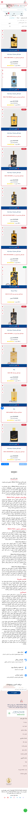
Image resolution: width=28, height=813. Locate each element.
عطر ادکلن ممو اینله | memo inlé (14, 373)
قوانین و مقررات (24, 754)
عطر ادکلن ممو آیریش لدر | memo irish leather (14, 176)
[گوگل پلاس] (5, 797)
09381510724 (20, 715)
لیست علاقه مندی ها (23, 769)
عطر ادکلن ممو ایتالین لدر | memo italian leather (14, 57)
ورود (26, 762)
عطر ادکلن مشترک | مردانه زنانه (14, 54)
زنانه (14, 370)
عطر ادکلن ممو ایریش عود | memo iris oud (14, 294)
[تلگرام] (17, 797)
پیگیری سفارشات (23, 773)
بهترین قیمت (24, 746)
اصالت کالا (25, 742)
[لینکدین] (20, 797)
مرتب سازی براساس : (23, 23)
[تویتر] (11, 797)
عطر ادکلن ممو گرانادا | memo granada (14, 412)
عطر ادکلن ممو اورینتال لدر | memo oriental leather (14, 452)
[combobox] (14, 9)
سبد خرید (25, 766)
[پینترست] (8, 797)
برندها (18, 18)
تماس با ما (25, 734)
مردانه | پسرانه (14, 291)
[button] (21, 14)
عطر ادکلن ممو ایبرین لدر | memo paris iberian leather (14, 215)
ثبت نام (15, 5)
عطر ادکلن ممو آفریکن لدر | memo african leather (14, 254)
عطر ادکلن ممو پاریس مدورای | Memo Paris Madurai (14, 97)
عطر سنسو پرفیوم (24, 18)
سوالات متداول (9, 5)
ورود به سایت (22, 5)
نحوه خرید (25, 726)
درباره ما (25, 722)
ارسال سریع (24, 750)
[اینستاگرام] (14, 797)
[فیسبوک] (23, 797)
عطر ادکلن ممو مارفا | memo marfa (14, 136)
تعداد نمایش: (24, 26)
